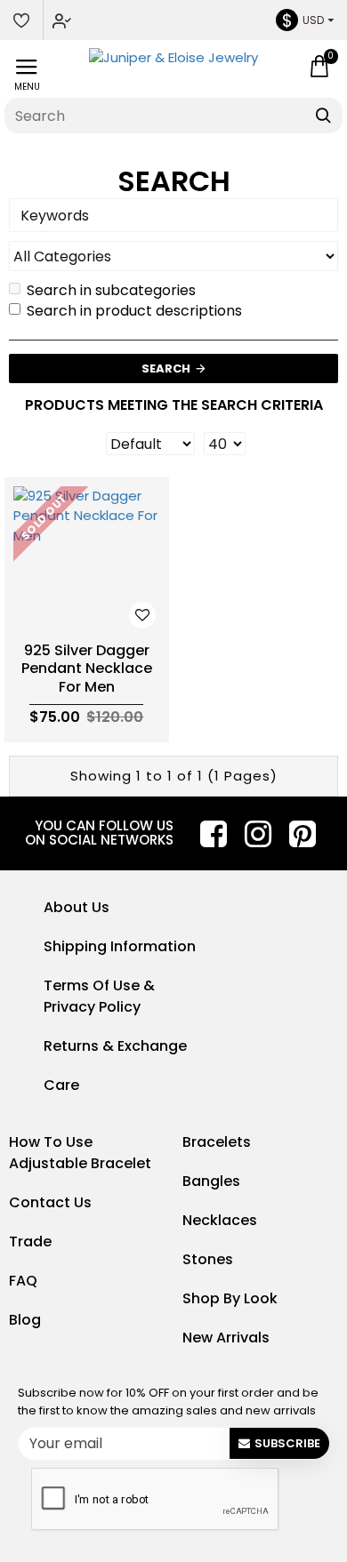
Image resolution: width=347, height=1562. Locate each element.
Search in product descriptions (134, 310)
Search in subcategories (111, 290)
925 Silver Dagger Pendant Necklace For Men (86, 669)
